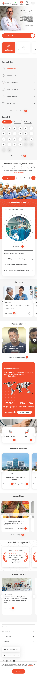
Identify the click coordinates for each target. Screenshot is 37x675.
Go (33, 178)
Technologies (28, 122)
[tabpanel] (18, 18)
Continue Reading (18, 172)
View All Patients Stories (17, 357)
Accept (18, 671)
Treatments (17, 122)
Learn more (30, 665)
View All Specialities (16, 111)
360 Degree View (19, 484)
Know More (16, 246)
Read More (20, 528)
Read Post (7, 608)
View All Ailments (16, 156)
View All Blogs (15, 534)
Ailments (7, 122)
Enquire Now (24, 412)
